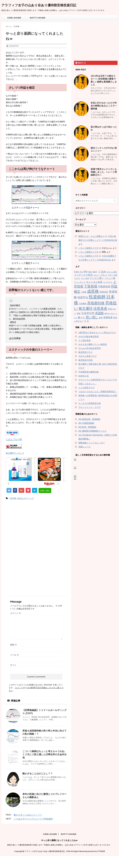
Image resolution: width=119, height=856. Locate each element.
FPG (81, 272)
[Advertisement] (30, 526)
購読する (81, 62)
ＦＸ (86, 320)
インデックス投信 (83, 274)
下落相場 (90, 286)
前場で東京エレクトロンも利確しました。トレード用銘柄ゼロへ (104, 172)
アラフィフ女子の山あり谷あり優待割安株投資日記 (38, 5)
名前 (13, 644)
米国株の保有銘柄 (14, 18)
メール (14, 655)
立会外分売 (87, 313)
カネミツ (96, 275)
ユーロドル (107, 282)
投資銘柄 (97, 296)
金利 (101, 317)
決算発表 (100, 308)
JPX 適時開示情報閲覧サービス (92, 431)
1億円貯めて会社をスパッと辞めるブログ (97, 332)
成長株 (93, 291)
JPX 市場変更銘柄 (86, 423)
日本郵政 (82, 303)
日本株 (13, 498)
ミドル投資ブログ (86, 387)
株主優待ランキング (15, 453)
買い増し (92, 317)
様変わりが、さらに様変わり (91, 236)
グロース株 (112, 275)
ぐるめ (102, 271)
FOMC (76, 272)
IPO (85, 271)
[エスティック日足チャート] (36, 194)
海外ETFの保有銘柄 (37, 18)
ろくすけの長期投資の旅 (89, 403)
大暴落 (83, 292)
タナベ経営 (85, 278)
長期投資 (108, 317)
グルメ (103, 275)
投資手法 (82, 297)
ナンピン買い (97, 278)
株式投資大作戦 (85, 360)
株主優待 (86, 308)
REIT (95, 272)
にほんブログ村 (14, 439)
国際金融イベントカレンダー (91, 442)
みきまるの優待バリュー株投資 (92, 344)
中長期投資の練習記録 (88, 372)
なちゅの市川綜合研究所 (89, 348)
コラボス (77, 278)
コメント (15, 613)
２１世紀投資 (84, 340)
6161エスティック (25, 498)
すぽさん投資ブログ (87, 356)
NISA (90, 272)
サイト (13, 665)
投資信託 (104, 291)
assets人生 (83, 375)
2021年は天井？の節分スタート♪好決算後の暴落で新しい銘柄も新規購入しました (104, 80)
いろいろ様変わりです (88, 248)
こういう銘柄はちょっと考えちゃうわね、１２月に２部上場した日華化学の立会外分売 (44, 754)
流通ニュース (84, 446)
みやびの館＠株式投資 (88, 336)
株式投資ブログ (85, 352)
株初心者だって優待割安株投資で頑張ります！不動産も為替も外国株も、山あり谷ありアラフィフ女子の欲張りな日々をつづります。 (59, 845)
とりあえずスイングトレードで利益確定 (33, 818)
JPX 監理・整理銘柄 (87, 427)
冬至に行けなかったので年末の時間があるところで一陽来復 (104, 105)
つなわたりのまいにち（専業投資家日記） (97, 391)
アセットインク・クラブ (89, 407)
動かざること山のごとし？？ (37, 773)
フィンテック (79, 282)
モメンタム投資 (94, 282)
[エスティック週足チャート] (36, 250)
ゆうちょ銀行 (112, 272)
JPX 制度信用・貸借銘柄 (89, 419)
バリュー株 (109, 278)
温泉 (79, 313)
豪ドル (81, 317)
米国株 (99, 313)
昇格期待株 (96, 303)
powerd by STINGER (96, 851)
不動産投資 (104, 286)
